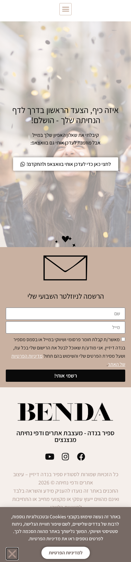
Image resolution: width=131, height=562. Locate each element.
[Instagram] (65, 456)
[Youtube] (49, 456)
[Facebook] (81, 456)
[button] (65, 9)
